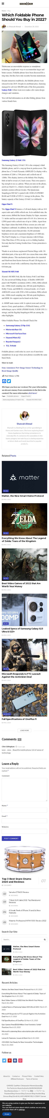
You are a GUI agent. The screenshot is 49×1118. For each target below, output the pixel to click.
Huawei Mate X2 (13, 337)
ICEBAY (37, 1096)
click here (32, 393)
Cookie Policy (39, 1076)
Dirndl (15, 1096)
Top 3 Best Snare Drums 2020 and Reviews (16, 880)
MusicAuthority (23, 1088)
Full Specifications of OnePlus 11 (19, 719)
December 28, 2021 (32, 27)
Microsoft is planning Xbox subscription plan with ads (21, 1031)
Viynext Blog (20, 1093)
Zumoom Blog (30, 1093)
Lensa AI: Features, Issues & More (14, 1038)
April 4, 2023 (7, 499)
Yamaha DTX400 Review (19, 892)
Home (4, 11)
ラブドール (40, 1091)
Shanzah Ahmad (15, 27)
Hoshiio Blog (40, 1093)
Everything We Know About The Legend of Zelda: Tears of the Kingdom (27, 959)
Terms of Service (32, 1079)
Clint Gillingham (8, 747)
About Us (6, 1076)
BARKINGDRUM (35, 1088)
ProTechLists (12, 1088)
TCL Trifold (11, 345)
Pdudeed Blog (9, 1093)
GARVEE (10, 1086)
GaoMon (17, 1086)
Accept (7, 1114)
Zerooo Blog (7, 1096)
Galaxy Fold (7, 89)
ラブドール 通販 (27, 1091)
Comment (6, 776)
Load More (24, 730)
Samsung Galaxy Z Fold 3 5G (13, 160)
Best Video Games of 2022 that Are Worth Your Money (29, 970)
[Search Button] (44, 939)
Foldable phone (13, 396)
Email (5, 816)
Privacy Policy (27, 1076)
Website (5, 827)
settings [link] (22, 1110)
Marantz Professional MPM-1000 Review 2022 (27, 921)
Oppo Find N (7, 204)
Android (7, 714)
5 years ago (21, 747)
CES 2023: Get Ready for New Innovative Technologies (22, 1042)
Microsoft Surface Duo (16, 333)
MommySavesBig (36, 1086)
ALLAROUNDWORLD (25, 1096)
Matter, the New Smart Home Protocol (23, 496)
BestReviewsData (11, 1091)
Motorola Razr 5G (14, 329)
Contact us (16, 1076)
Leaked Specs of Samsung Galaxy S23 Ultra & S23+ (20, 1007)
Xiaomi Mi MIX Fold (10, 271)
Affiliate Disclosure (17, 1079)
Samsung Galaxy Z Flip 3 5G (18, 325)
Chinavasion (24, 1086)
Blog (8, 11)
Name (5, 805)
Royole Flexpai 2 (13, 341)
